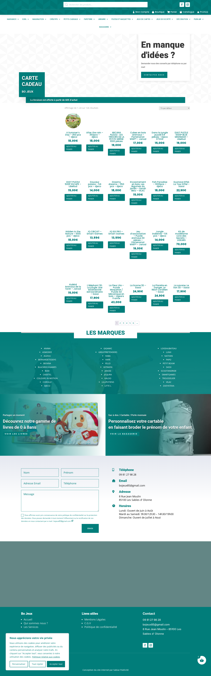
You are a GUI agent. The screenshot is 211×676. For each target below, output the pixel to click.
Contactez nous (154, 75)
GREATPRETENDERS (107, 352)
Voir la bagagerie (124, 434)
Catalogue (188, 11)
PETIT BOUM (169, 363)
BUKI (47, 370)
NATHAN (168, 356)
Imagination (38, 19)
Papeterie (88, 19)
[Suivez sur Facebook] (182, 4)
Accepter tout (56, 664)
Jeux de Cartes (143, 19)
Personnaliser (18, 664)
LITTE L (108, 385)
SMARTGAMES (169, 374)
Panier (174, 11)
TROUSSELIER (168, 378)
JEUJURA (108, 374)
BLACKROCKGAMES (47, 367)
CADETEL (47, 374)
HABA (108, 356)
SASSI (168, 367)
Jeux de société (163, 19)
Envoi (90, 528)
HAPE (107, 359)
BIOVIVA (47, 363)
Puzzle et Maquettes (121, 19)
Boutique (159, 11)
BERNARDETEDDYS (47, 359)
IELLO (108, 363)
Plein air (197, 19)
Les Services (31, 627)
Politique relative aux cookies (46, 656)
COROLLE (47, 382)
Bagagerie (104, 27)
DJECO (47, 385)
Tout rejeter (37, 664)
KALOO (107, 378)
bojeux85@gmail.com (132, 485)
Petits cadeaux (71, 19)
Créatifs (54, 19)
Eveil (24, 19)
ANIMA (47, 348)
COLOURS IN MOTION (47, 378)
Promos (204, 11)
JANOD (108, 370)
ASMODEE (47, 352)
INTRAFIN (107, 367)
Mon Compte (142, 11)
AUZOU (47, 356)
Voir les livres (16, 434)
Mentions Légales (95, 619)
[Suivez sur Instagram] (187, 4)
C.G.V (87, 623)
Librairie (102, 19)
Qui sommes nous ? (36, 623)
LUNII (168, 352)
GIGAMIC (108, 348)
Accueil (28, 619)
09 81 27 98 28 (127, 474)
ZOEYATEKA (168, 385)
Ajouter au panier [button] (71, 147)
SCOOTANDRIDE (168, 370)
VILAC (168, 382)
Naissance (11, 19)
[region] (37, 651)
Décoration (182, 19)
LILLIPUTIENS (108, 382)
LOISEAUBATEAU (169, 348)
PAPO (168, 359)
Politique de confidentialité (100, 627)
